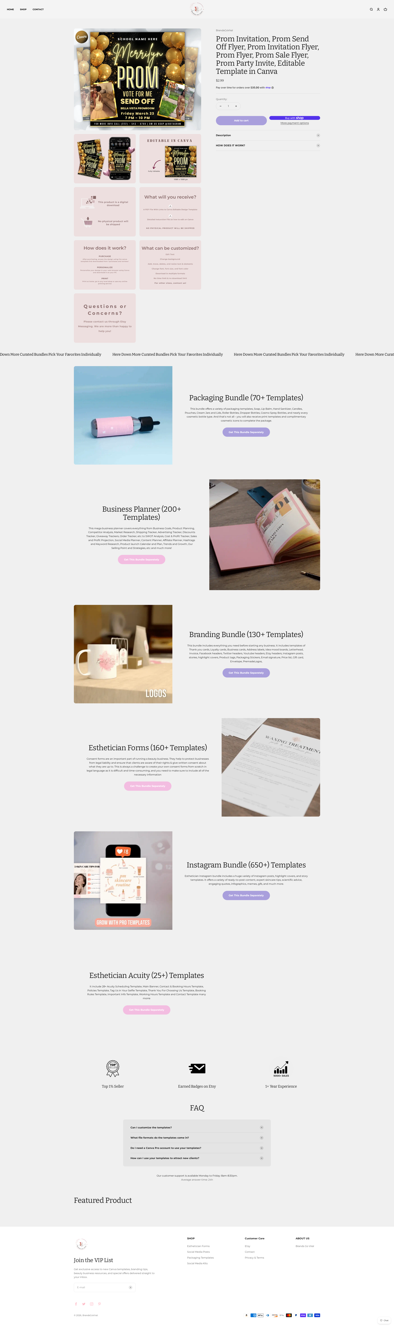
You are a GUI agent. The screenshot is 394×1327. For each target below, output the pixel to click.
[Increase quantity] (236, 106)
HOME (10, 9)
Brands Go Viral (305, 1246)
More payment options (295, 123)
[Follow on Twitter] (84, 1304)
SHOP (23, 9)
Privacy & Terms (254, 1257)
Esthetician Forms (198, 1246)
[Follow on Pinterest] (99, 1304)
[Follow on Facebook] (76, 1304)
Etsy (247, 1246)
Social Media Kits (197, 1263)
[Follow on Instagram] (92, 1304)
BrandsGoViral (224, 30)
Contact (250, 1251)
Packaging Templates (200, 1257)
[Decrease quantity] (220, 106)
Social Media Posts (198, 1251)
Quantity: (221, 99)
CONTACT (38, 9)
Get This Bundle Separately (246, 432)
